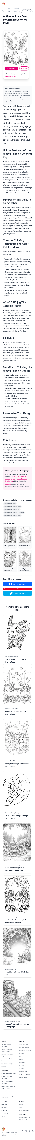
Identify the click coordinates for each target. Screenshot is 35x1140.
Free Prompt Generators (8, 1073)
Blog (20, 1056)
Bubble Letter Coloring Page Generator (8, 1087)
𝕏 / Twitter (4, 1113)
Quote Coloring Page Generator (7, 1097)
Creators (21, 1053)
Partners (21, 1065)
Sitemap (21, 1059)
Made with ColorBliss (25, 1050)
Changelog (22, 1062)
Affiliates (21, 1068)
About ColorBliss (23, 1044)
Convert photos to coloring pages (7, 1050)
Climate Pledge (23, 1071)
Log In (20, 1107)
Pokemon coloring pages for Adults (12, 506)
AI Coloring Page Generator (6, 1045)
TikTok (3, 1116)
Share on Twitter (18, 593)
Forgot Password (24, 1110)
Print (22, 68)
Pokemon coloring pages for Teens (12, 515)
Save (18, 588)
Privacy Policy (23, 1077)
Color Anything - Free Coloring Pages (25, 1118)
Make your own (9, 76)
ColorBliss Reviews (24, 1047)
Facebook (4, 1104)
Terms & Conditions (24, 1074)
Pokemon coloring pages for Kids (11, 509)
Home (4, 10)
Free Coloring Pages (9, 10)
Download (11, 68)
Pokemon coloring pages (16, 10)
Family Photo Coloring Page (7, 1055)
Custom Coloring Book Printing (7, 1060)
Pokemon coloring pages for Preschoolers (14, 512)
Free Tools (4, 1070)
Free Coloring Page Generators (6, 1077)
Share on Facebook (19, 584)
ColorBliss (8, 484)
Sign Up (21, 1104)
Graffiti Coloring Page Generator (7, 1082)
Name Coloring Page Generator (7, 1092)
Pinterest (4, 1107)
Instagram (4, 1110)
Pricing (3, 1067)
